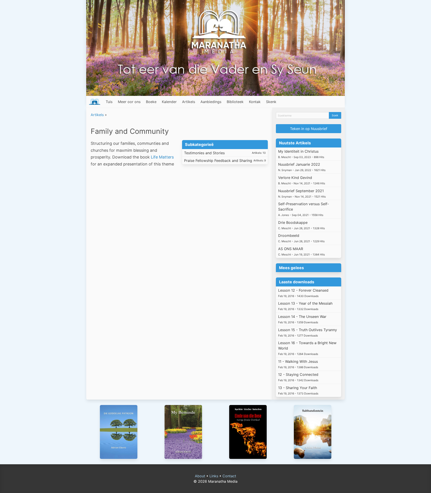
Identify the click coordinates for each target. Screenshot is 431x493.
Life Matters (162, 157)
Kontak (255, 101)
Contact (229, 476)
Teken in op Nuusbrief (308, 128)
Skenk (271, 101)
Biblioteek (235, 101)
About (200, 476)
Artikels (188, 101)
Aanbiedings (210, 101)
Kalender (169, 101)
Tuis (109, 101)
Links (213, 476)
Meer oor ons (129, 101)
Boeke (151, 101)
